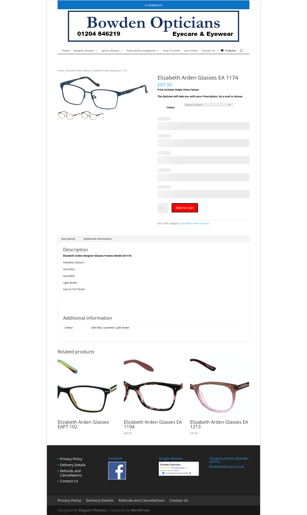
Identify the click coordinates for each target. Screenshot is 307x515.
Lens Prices (191, 50)
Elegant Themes (93, 510)
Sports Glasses (110, 50)
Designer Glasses (84, 50)
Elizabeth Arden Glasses (78, 70)
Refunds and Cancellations (71, 473)
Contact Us (208, 50)
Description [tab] (68, 238)
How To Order (171, 50)
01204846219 (153, 5)
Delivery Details (73, 464)
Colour (170, 107)
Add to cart (185, 207)
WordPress (140, 510)
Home (66, 50)
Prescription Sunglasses (141, 50)
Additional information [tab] (97, 238)
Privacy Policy (71, 458)
